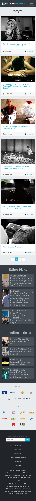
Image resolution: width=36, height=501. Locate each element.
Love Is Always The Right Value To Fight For (20, 341)
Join (27, 440)
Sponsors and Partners (18, 458)
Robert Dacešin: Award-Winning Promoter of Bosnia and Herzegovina (19, 373)
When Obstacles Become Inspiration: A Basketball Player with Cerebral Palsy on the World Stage (21, 280)
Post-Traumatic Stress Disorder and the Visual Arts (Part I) (17, 208)
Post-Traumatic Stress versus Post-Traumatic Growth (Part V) (17, 45)
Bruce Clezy (30, 51)
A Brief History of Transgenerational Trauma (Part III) (17, 127)
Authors (18, 466)
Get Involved (18, 454)
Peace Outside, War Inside (13, 247)
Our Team (18, 450)
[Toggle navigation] (31, 4)
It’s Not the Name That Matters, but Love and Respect (21, 351)
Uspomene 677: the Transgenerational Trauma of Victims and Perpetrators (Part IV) (18, 86)
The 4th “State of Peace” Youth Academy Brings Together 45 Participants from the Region (21, 316)
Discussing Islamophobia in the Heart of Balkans (20, 362)
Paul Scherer (29, 253)
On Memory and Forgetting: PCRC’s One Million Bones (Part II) (16, 167)
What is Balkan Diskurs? (18, 446)
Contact (18, 462)
